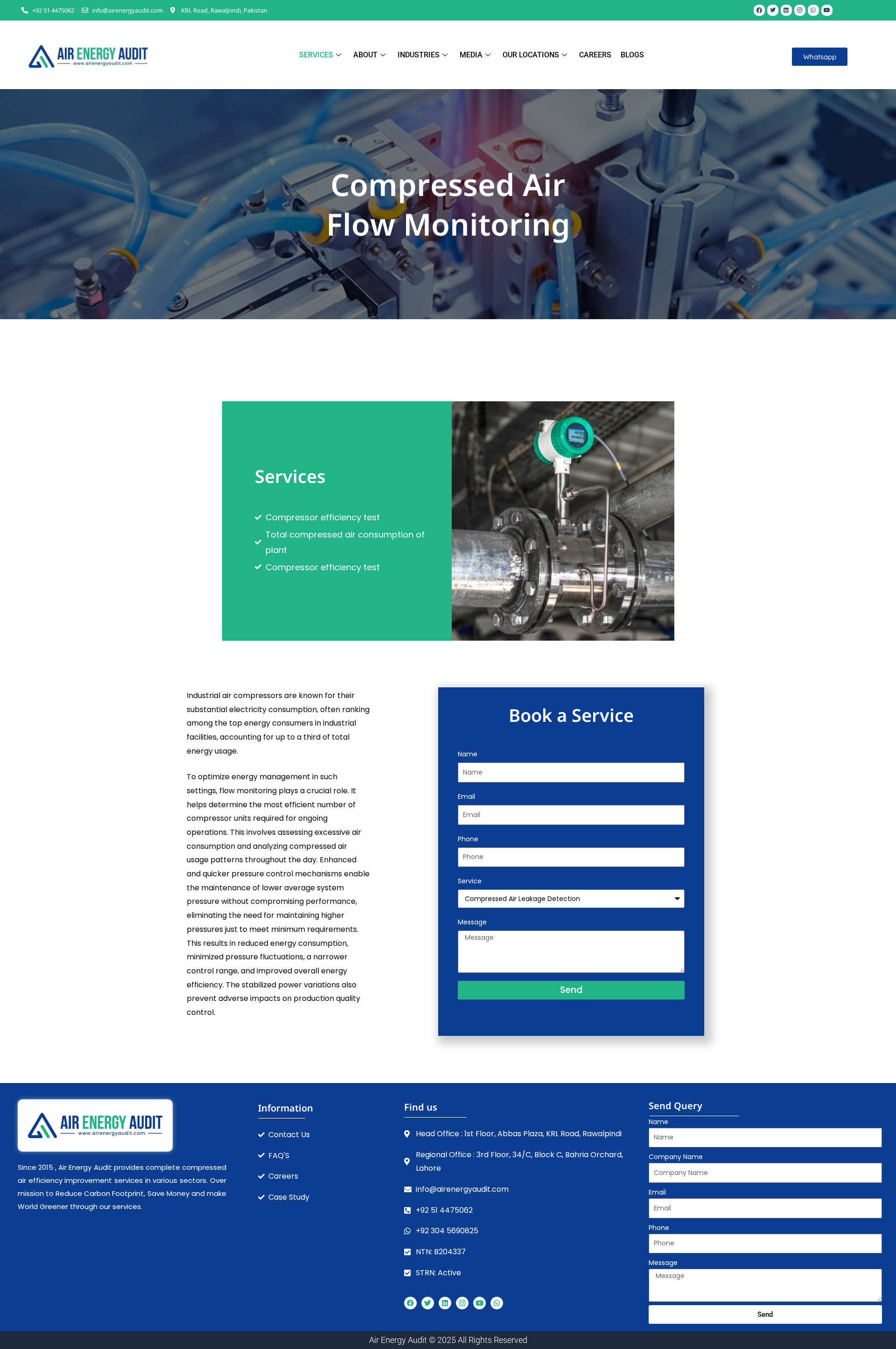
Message (472, 922)
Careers (595, 54)
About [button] (365, 54)
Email (466, 796)
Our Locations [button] (531, 54)
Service (470, 881)
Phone (468, 839)
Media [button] (471, 54)
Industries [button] (419, 54)
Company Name (676, 1156)
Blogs (632, 54)
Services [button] (316, 54)
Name (467, 754)
